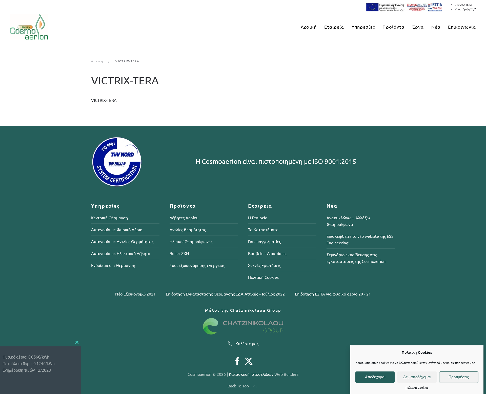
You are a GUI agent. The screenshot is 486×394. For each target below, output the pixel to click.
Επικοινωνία (462, 26)
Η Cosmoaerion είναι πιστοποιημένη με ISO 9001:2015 (276, 161)
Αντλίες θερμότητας (188, 229)
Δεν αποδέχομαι (417, 377)
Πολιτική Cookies (417, 388)
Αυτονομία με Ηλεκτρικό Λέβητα (120, 253)
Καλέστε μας (246, 343)
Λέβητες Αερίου (184, 217)
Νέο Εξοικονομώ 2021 (135, 293)
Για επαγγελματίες (264, 241)
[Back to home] (29, 27)
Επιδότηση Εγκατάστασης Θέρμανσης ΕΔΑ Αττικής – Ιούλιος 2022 (225, 293)
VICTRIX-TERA (104, 100)
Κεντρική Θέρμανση (109, 217)
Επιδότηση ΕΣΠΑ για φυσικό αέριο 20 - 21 (333, 293)
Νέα (435, 26)
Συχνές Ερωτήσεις (264, 265)
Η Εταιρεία (258, 217)
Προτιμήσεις (459, 377)
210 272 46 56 (463, 5)
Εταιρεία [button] (334, 26)
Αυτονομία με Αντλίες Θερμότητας (122, 241)
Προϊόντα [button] (393, 26)
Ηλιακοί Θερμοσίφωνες (191, 241)
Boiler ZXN (179, 253)
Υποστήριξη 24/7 (465, 9)
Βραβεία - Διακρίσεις (267, 253)
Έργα (418, 26)
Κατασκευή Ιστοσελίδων (251, 374)
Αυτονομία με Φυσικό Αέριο (116, 229)
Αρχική (309, 26)
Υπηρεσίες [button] (363, 26)
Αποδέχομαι (375, 377)
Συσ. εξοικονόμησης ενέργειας (197, 265)
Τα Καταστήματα (263, 229)
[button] (254, 386)
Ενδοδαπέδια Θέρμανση (113, 265)
